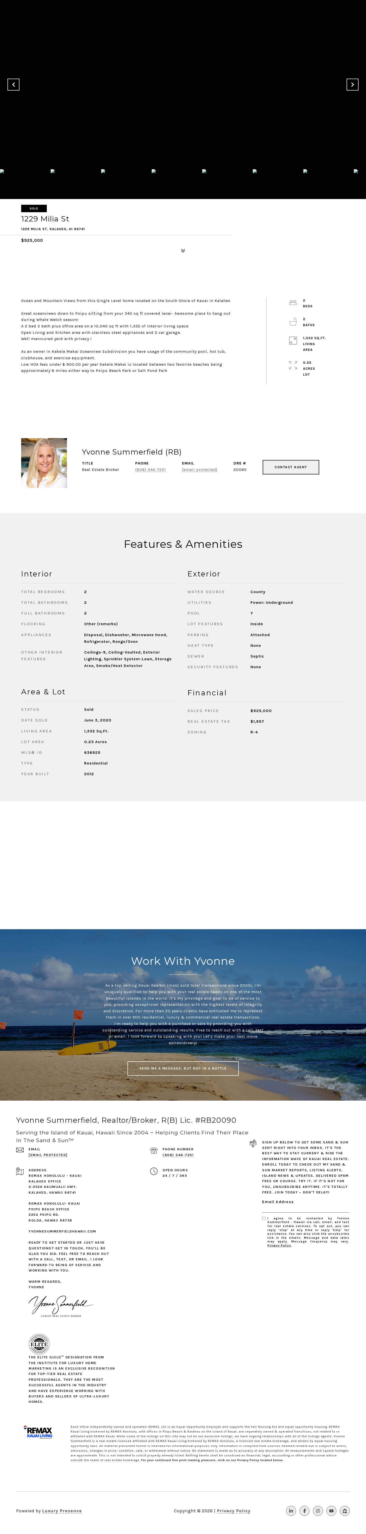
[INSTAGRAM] (318, 1511)
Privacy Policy (279, 1245)
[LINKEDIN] (291, 1511)
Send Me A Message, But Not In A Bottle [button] (183, 1068)
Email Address (278, 1201)
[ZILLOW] (345, 1511)
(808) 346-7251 (150, 469)
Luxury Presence (62, 1511)
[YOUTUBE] (331, 1511)
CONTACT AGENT (291, 467)
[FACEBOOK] (304, 1511)
